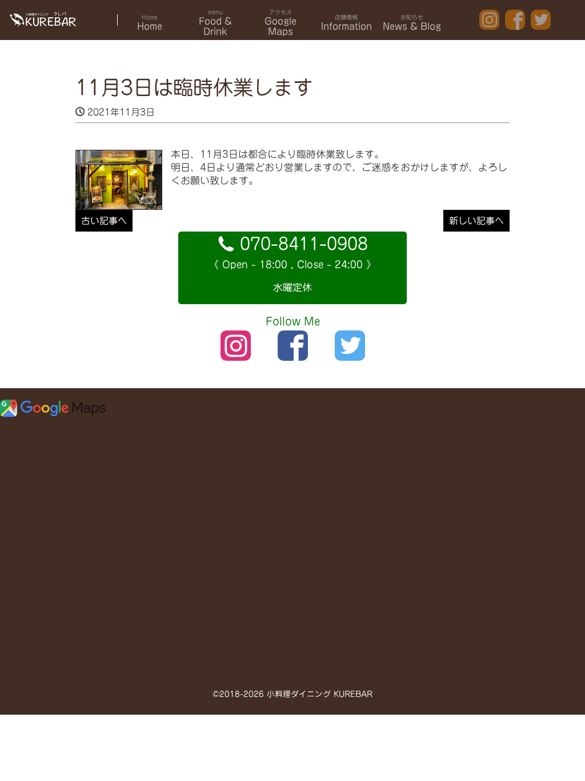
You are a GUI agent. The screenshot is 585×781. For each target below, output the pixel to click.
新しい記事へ (476, 220)
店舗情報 (346, 22)
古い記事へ (104, 220)
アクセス (280, 22)
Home (149, 22)
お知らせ (412, 22)
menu (215, 22)
